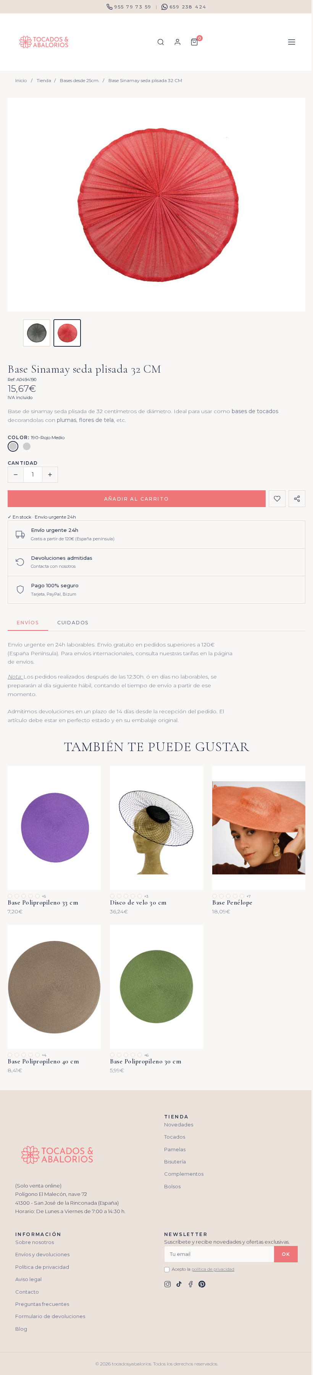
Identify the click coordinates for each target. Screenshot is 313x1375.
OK (286, 1254)
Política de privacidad (42, 1267)
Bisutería (175, 1161)
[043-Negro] (26, 446)
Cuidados (73, 622)
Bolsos (172, 1186)
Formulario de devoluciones (50, 1316)
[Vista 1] (36, 333)
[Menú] (292, 42)
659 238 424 (188, 7)
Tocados (174, 1137)
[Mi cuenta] (177, 42)
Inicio (21, 80)
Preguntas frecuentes (42, 1304)
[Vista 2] (67, 333)
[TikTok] (179, 1284)
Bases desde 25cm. (80, 80)
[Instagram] (167, 1284)
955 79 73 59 (133, 7)
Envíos (28, 622)
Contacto (27, 1292)
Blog (21, 1329)
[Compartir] (297, 498)
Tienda (44, 80)
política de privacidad (213, 1269)
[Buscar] (160, 42)
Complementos (183, 1174)
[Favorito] (277, 498)
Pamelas (175, 1149)
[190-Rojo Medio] (13, 446)
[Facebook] (190, 1284)
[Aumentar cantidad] (50, 474)
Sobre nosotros (34, 1242)
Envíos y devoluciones (42, 1254)
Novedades (178, 1124)
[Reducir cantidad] (15, 474)
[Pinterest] (201, 1284)
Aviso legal (28, 1279)
